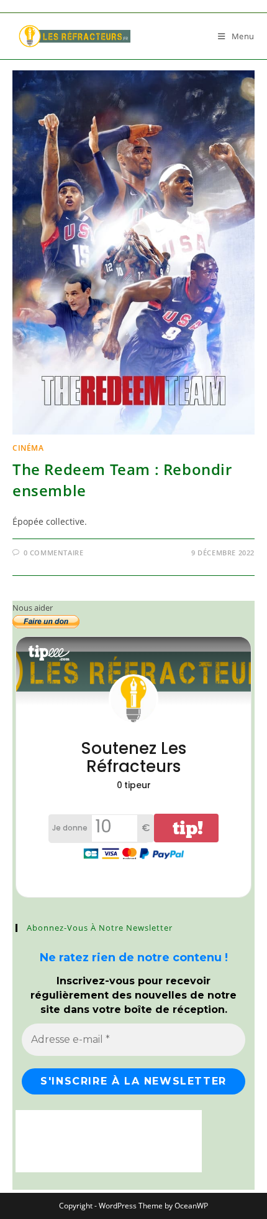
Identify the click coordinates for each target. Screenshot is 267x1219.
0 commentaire (54, 552)
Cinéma (28, 448)
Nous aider (32, 607)
